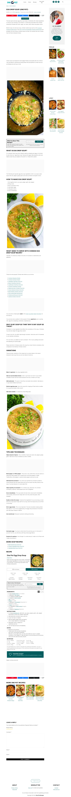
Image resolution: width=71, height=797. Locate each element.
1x (38, 591)
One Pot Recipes (12, 5)
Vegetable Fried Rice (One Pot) (15, 281)
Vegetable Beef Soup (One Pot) (15, 548)
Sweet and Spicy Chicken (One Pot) (16, 288)
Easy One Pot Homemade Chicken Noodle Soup (30, 29)
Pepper (10, 600)
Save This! (39, 141)
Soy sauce (17, 595)
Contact (56, 787)
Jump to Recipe (25, 18)
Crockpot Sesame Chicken (14, 278)
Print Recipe (16, 569)
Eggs (10, 605)
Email (8, 754)
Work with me (56, 789)
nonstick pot (16, 613)
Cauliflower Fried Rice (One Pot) (15, 284)
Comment (8, 732)
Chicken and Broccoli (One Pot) (15, 295)
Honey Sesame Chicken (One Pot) (16, 289)
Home (24, 2)
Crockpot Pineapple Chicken (14, 286)
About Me (14, 789)
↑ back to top (35, 780)
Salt (9, 599)
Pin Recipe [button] (35, 569)
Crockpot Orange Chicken (14, 279)
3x (42, 591)
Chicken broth (15, 593)
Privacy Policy (14, 787)
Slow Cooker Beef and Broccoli (15, 293)
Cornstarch (17, 602)
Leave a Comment (37, 12)
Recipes (35, 2)
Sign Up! (30, 787)
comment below (20, 655)
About (29, 2)
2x (40, 591)
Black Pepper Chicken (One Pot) (15, 291)
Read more (56, 38)
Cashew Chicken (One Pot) (14, 296)
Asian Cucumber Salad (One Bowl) (33, 313)
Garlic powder (17, 597)
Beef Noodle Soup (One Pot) (14, 544)
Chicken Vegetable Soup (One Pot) (16, 546)
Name (8, 749)
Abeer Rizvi (9, 557)
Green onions (19, 606)
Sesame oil (16, 609)
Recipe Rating (9, 727)
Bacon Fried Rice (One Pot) (14, 283)
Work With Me (41, 2)
